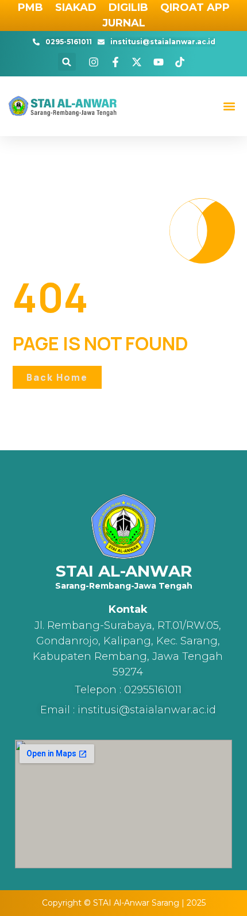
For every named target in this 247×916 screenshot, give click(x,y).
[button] (67, 62)
